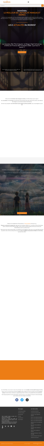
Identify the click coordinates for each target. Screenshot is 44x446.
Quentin (38, 443)
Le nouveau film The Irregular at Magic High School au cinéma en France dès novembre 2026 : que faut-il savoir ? (22, 45)
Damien (40, 443)
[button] (28, 2)
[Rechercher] (42, 5)
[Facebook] (16, 399)
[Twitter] (22, 399)
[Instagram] (27, 399)
